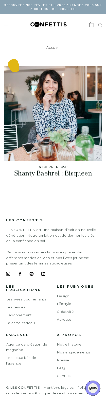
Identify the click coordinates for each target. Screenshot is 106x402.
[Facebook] (20, 275)
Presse (63, 360)
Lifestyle (64, 304)
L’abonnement (19, 315)
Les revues (15, 307)
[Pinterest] (32, 275)
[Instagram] (8, 275)
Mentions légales (58, 387)
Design (63, 296)
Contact (64, 376)
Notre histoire (69, 344)
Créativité (65, 312)
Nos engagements (73, 352)
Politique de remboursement (60, 393)
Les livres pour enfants (26, 299)
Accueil (53, 47)
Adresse (64, 319)
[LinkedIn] (43, 275)
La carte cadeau (20, 323)
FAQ (61, 368)
